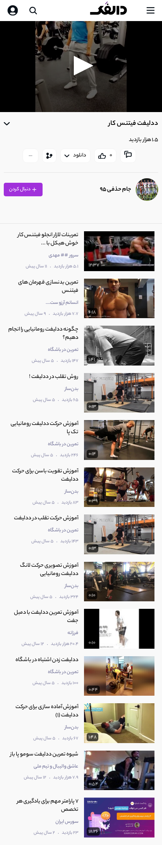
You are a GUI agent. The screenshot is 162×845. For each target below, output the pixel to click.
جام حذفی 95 (115, 190)
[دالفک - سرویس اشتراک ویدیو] (114, 10)
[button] (81, 65)
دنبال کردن (20, 189)
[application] (81, 66)
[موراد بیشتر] (30, 156)
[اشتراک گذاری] (49, 156)
